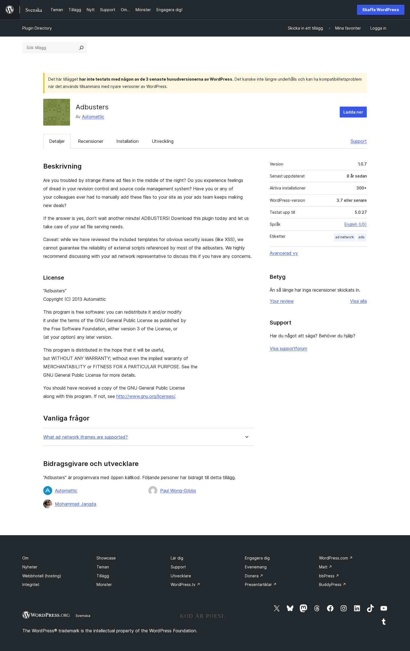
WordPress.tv (185, 584)
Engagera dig (257, 558)
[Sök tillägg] (81, 47)
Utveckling (162, 141)
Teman (103, 566)
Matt (325, 566)
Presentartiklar (261, 584)
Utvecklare (181, 575)
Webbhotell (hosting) (41, 575)
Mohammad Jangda (75, 504)
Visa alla (358, 301)
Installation (127, 141)
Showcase (106, 558)
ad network (344, 237)
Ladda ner (353, 112)
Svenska (83, 615)
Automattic (93, 116)
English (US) (355, 224)
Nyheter (29, 566)
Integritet (30, 584)
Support (359, 141)
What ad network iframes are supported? (85, 437)
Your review (282, 301)
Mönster (104, 584)
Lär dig (177, 558)
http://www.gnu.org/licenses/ (145, 396)
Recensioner (90, 141)
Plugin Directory (37, 28)
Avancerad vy (284, 253)
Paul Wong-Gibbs (178, 490)
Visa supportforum (288, 348)
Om (25, 558)
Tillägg (103, 575)
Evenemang (256, 566)
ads (361, 237)
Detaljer (57, 141)
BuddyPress (332, 584)
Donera (254, 575)
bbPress (329, 575)
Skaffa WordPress (380, 9)
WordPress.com (336, 558)
